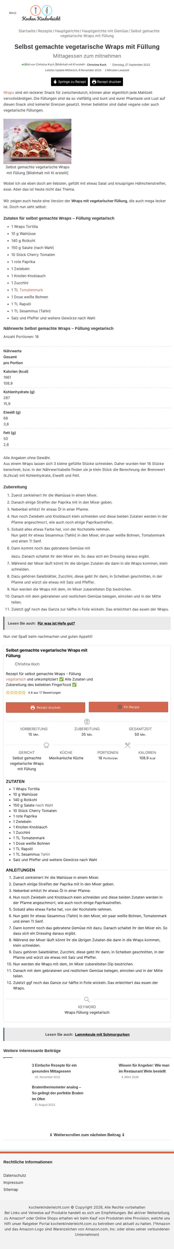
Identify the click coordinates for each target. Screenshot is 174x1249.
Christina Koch (96, 64)
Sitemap (10, 1189)
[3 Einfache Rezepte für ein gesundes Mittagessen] (16, 1070)
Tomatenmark (31, 290)
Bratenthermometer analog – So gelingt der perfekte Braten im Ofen (57, 1093)
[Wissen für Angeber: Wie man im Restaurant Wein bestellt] (102, 1070)
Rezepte (45, 31)
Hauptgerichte (67, 31)
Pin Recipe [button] (131, 707)
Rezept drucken (108, 82)
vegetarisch (16, 679)
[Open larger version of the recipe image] (134, 670)
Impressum (13, 1182)
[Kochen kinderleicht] (41, 12)
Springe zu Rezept (71, 82)
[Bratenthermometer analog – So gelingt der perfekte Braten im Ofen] (16, 1092)
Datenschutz (14, 1175)
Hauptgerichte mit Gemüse (105, 31)
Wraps (8, 92)
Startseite (26, 31)
